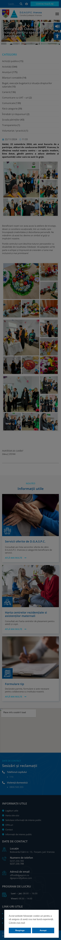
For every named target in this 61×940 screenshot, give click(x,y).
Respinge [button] (20, 930)
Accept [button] (43, 930)
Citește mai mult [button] (17, 922)
